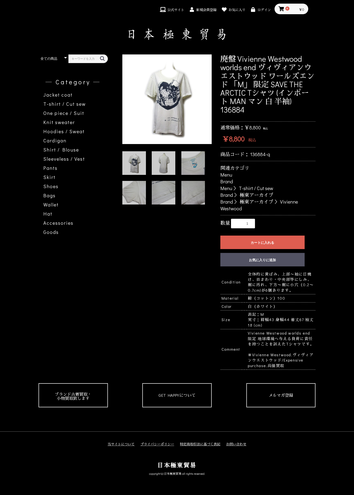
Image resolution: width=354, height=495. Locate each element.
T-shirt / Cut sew (64, 104)
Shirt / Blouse (61, 149)
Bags (49, 195)
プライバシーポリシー (157, 444)
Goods (51, 232)
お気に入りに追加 (262, 260)
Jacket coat (58, 95)
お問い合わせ (236, 444)
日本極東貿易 (177, 465)
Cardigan (54, 140)
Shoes (51, 186)
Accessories (58, 223)
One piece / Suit (63, 113)
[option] (167, 99)
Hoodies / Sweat (64, 131)
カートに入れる (262, 242)
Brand (226, 181)
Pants (50, 168)
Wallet (51, 204)
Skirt (49, 177)
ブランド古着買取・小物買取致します (73, 396)
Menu (226, 175)
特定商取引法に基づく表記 (200, 444)
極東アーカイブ (256, 195)
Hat (47, 214)
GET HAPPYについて (177, 395)
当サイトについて (121, 444)
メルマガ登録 (281, 395)
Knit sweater (59, 122)
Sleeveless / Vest (64, 159)
